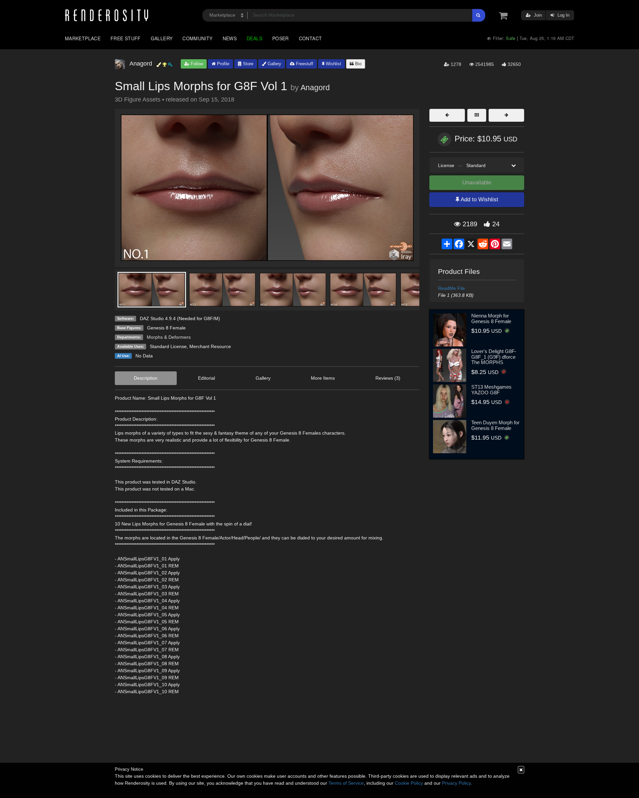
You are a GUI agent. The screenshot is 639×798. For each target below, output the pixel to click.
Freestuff (304, 63)
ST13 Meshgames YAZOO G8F (491, 389)
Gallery (162, 38)
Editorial (206, 378)
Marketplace (83, 38)
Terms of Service (346, 783)
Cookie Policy (409, 783)
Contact (310, 38)
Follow (196, 63)
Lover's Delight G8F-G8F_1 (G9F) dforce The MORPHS (493, 356)
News (230, 38)
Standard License (168, 346)
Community (197, 38)
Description (145, 378)
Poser (280, 38)
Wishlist (332, 63)
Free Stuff (125, 38)
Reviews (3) (387, 378)
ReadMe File (451, 288)
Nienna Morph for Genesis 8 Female (491, 318)
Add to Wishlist (478, 199)
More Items (323, 378)
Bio (357, 63)
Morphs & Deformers (169, 337)
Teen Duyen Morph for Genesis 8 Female (495, 425)
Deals (254, 38)
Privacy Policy (456, 783)
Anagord (315, 87)
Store (247, 63)
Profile (222, 63)
